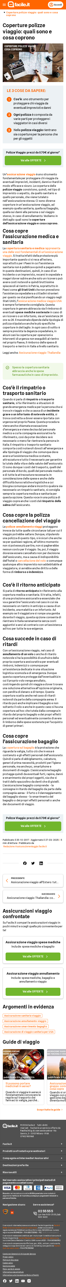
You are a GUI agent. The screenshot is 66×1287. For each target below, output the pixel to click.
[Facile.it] (19, 6)
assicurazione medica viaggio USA (40, 301)
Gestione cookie (9, 1266)
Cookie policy (8, 1263)
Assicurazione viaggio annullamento (33, 973)
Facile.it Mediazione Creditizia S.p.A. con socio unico (38, 1238)
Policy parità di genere (11, 1269)
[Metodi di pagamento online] (33, 1187)
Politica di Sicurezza (10, 1260)
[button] (4, 5)
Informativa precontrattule (13, 1272)
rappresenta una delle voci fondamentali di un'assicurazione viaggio (33, 252)
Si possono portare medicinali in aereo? (18, 1085)
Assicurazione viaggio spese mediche (33, 942)
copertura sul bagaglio (20, 747)
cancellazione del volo (32, 560)
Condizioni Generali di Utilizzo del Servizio (19, 1254)
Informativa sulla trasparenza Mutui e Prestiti (21, 1275)
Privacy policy (8, 1257)
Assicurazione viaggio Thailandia (39, 352)
